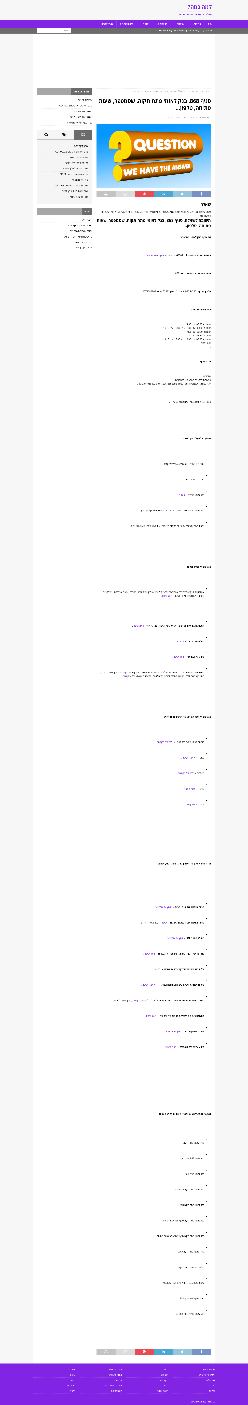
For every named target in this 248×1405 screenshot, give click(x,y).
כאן (143, 510)
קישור (182, 495)
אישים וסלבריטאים (207, 1374)
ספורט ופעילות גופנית (112, 1385)
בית (210, 23)
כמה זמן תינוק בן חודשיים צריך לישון (71, 185)
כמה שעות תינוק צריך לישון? (75, 191)
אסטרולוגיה (210, 1380)
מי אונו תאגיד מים (84, 248)
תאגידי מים (87, 219)
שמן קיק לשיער (85, 100)
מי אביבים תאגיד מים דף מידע (78, 236)
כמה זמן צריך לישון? (79, 196)
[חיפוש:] (54, 30)
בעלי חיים (211, 1385)
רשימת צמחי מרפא (83, 111)
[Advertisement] (124, 63)
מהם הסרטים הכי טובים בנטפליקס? (75, 105)
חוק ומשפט (163, 1380)
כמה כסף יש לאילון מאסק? (79, 122)
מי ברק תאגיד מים (83, 242)
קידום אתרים (126, 23)
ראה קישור (167, 595)
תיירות (72, 1390)
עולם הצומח (116, 1390)
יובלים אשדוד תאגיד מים (81, 231)
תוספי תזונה (70, 1385)
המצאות (164, 1374)
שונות (146, 23)
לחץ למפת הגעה (155, 255)
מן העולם (162, 23)
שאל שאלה (107, 23)
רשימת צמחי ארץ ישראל (80, 116)
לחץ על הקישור (165, 742)
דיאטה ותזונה (162, 1390)
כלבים (165, 1385)
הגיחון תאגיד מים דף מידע (80, 225)
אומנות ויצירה (209, 1369)
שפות (72, 1380)
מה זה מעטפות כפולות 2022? (74, 174)
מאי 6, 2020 (201, 117)
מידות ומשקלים (115, 1374)
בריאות (197, 23)
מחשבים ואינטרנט (114, 1369)
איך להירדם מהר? (80, 179)
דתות (166, 1369)
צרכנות (180, 23)
